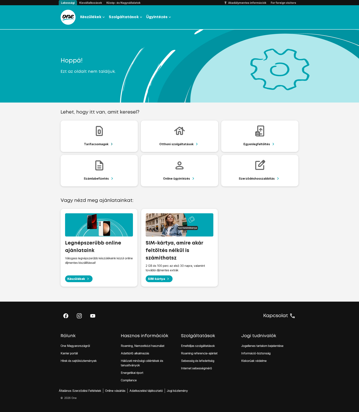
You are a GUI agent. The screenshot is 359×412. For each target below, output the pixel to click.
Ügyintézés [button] (157, 17)
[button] (66, 316)
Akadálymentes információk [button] (247, 2)
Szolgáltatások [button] (124, 17)
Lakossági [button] (68, 2)
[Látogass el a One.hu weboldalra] (68, 17)
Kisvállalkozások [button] (90, 2)
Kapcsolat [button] (275, 316)
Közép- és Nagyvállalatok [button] (123, 2)
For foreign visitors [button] (283, 2)
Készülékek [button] (90, 17)
